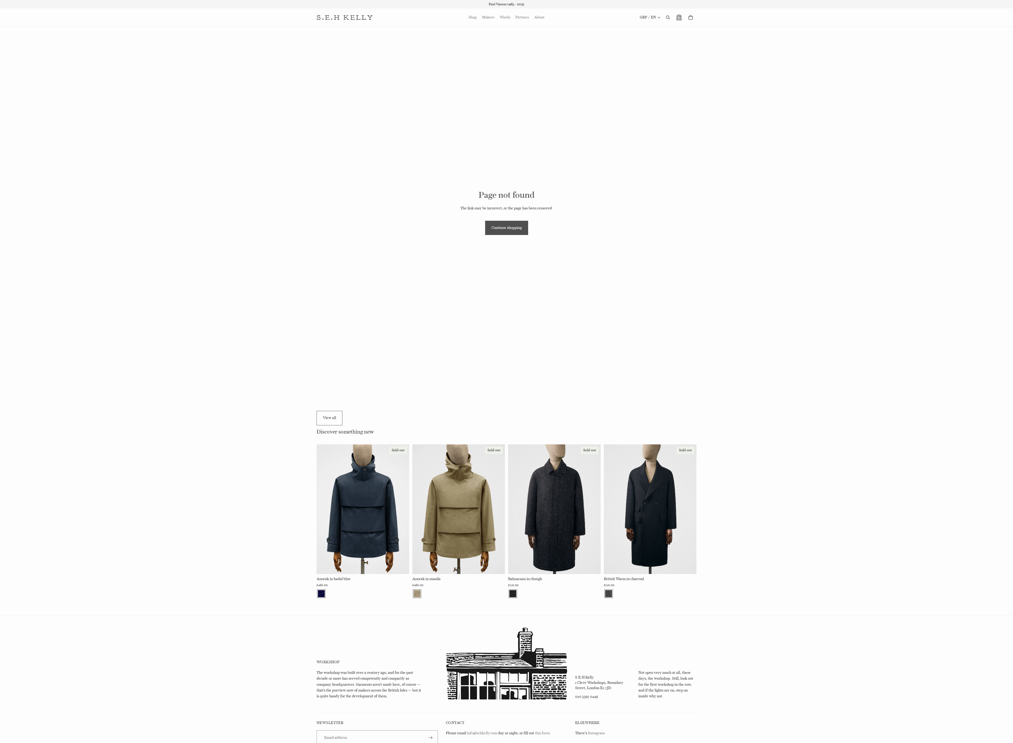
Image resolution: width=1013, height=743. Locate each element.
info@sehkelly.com (482, 733)
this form (542, 733)
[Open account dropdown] (679, 17)
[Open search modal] (668, 17)
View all (329, 418)
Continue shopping (506, 227)
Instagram (596, 733)
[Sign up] (431, 738)
